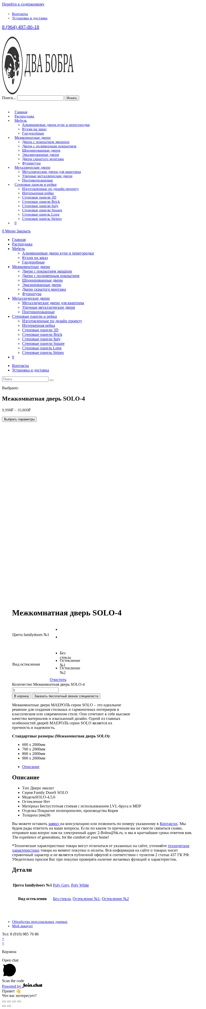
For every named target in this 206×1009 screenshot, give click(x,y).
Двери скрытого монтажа (44, 289)
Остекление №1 (86, 899)
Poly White (80, 885)
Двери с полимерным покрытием (50, 276)
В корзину (21, 696)
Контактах (169, 824)
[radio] (63, 631)
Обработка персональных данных (40, 922)
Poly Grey (61, 885)
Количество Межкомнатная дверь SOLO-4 (48, 684)
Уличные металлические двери (48, 307)
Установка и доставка (29, 18)
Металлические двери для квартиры (53, 303)
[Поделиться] (9, 1001)
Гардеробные (33, 262)
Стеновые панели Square (43, 343)
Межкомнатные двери (31, 267)
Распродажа (22, 244)
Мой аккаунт (22, 926)
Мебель (18, 248)
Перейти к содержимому (23, 4)
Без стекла (62, 899)
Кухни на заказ (35, 258)
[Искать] (51, 380)
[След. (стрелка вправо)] (9, 1006)
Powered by (12, 986)
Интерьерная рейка (38, 325)
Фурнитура (31, 294)
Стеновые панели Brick (42, 334)
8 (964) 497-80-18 (20, 27)
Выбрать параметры (19, 419)
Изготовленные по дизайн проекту (52, 321)
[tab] (108, 767)
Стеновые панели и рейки (34, 316)
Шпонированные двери (42, 280)
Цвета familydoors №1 (30, 635)
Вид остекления (26, 664)
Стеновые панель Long (42, 348)
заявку (54, 824)
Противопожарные (38, 312)
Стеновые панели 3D (40, 330)
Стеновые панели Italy (41, 339)
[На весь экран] (14, 1001)
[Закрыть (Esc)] (4, 1001)
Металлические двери (31, 298)
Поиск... (9, 98)
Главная (19, 239)
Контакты (20, 14)
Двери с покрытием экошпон (47, 271)
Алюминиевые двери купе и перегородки (58, 253)
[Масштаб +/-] (19, 1001)
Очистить (58, 679)
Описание (30, 767)
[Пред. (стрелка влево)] (4, 1006)
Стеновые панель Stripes (43, 352)
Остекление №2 (115, 899)
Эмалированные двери (41, 285)
